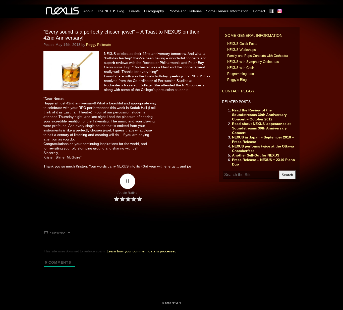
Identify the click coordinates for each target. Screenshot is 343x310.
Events (134, 11)
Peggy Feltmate (98, 45)
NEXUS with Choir (240, 68)
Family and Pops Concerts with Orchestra (257, 56)
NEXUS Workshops (241, 50)
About (88, 11)
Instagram (279, 11)
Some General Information (227, 11)
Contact (259, 11)
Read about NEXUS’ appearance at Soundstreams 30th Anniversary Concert (261, 128)
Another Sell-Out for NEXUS (255, 155)
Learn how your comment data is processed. (142, 251)
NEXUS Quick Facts (242, 44)
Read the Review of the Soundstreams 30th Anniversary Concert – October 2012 (259, 114)
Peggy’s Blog (237, 80)
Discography (154, 11)
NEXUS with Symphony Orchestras (253, 62)
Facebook (271, 11)
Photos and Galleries (185, 11)
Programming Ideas (241, 74)
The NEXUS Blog (110, 11)
